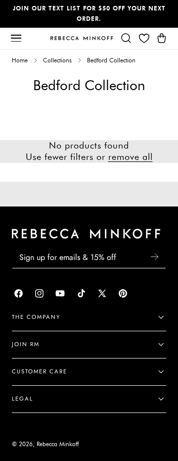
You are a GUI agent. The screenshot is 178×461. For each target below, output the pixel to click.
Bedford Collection (111, 60)
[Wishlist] (144, 38)
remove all (130, 157)
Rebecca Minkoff (58, 444)
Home (20, 60)
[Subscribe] (154, 256)
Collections (57, 60)
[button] (16, 38)
